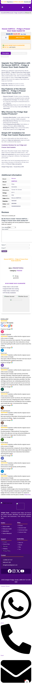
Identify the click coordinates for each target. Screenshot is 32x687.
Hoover (23, 12)
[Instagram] (14, 571)
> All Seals (20, 525)
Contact (5, 542)
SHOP (6, 12)
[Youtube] (22, 571)
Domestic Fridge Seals (14, 12)
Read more (27, 494)
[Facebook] (10, 571)
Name (4, 245)
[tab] (6, 53)
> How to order (5, 526)
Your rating (5, 227)
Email (4, 248)
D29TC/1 (14, 181)
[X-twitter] (18, 571)
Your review (5, 229)
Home (2, 12)
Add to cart (20, 37)
